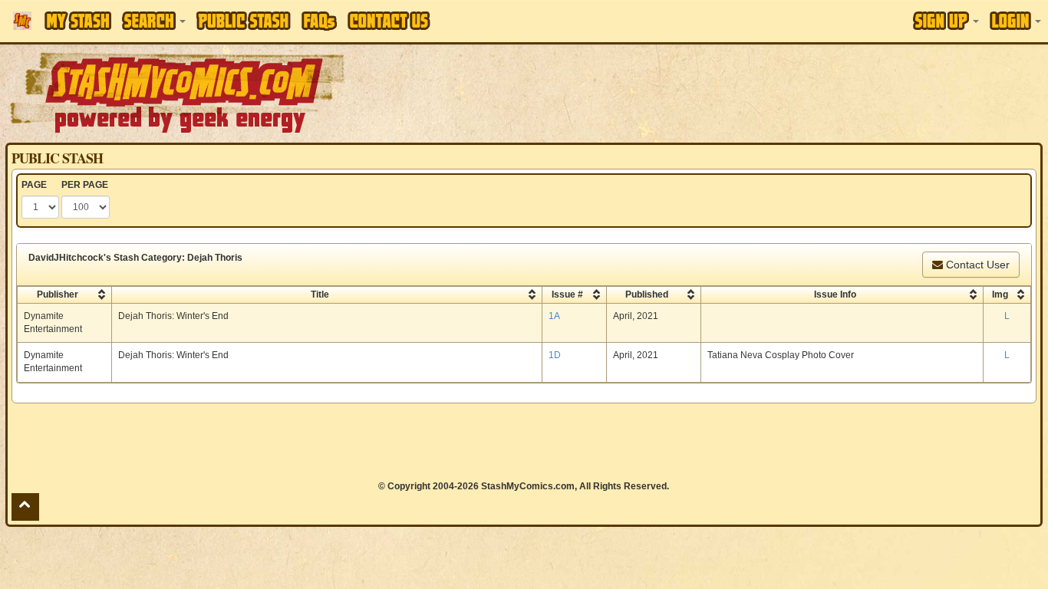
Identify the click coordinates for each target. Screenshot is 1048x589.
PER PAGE (84, 184)
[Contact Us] (389, 20)
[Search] (154, 20)
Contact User (976, 264)
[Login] (1015, 20)
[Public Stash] (243, 20)
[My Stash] (78, 20)
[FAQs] (319, 21)
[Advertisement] (740, 92)
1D (555, 355)
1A (554, 316)
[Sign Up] (946, 20)
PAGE (34, 184)
